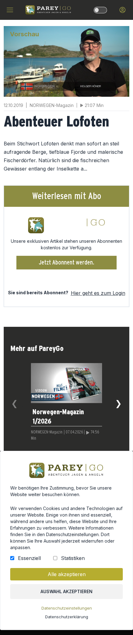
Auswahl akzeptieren (66, 591)
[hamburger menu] (9, 9)
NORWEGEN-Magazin (46, 432)
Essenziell (29, 558)
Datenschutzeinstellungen (66, 608)
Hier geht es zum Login (98, 293)
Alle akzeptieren (67, 574)
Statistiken (73, 558)
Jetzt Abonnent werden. (66, 263)
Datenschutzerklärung (66, 616)
